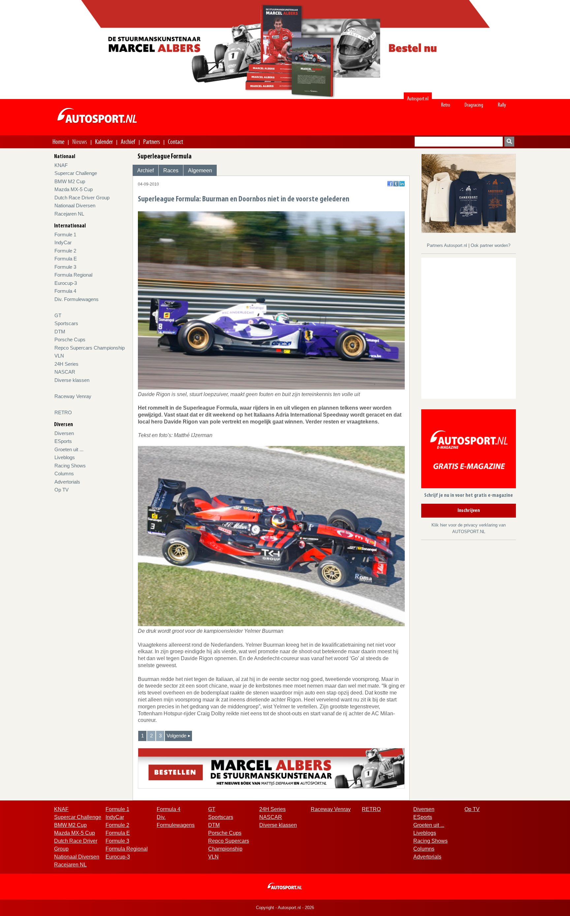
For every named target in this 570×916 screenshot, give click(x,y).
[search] (509, 142)
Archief (128, 142)
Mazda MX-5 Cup (73, 189)
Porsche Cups (69, 339)
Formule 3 (65, 267)
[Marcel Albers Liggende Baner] (271, 768)
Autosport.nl (417, 98)
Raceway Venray (72, 396)
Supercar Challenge (75, 173)
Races (170, 170)
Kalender (104, 142)
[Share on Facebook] (390, 184)
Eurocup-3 (65, 283)
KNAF (61, 165)
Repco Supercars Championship (89, 348)
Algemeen (200, 170)
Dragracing (473, 104)
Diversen (64, 433)
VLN (59, 355)
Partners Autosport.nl (447, 245)
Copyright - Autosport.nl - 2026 (285, 907)
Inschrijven (469, 510)
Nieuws (79, 142)
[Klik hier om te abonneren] (468, 450)
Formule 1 (65, 234)
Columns (64, 473)
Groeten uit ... (68, 449)
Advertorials (67, 482)
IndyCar (63, 242)
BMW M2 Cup (69, 181)
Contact (175, 142)
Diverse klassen (71, 380)
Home (58, 142)
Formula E (65, 258)
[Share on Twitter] (396, 184)
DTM (59, 331)
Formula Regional (73, 275)
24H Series (66, 364)
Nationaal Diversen (74, 205)
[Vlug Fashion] (469, 193)
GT (57, 315)
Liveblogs (64, 457)
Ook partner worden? (490, 245)
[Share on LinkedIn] (402, 184)
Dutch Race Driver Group (82, 197)
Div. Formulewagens (76, 299)
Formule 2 (65, 251)
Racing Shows (70, 465)
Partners (151, 142)
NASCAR (64, 372)
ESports (63, 441)
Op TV (61, 489)
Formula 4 (65, 291)
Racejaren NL (69, 214)
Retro (445, 104)
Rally (502, 104)
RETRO (63, 412)
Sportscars (66, 323)
